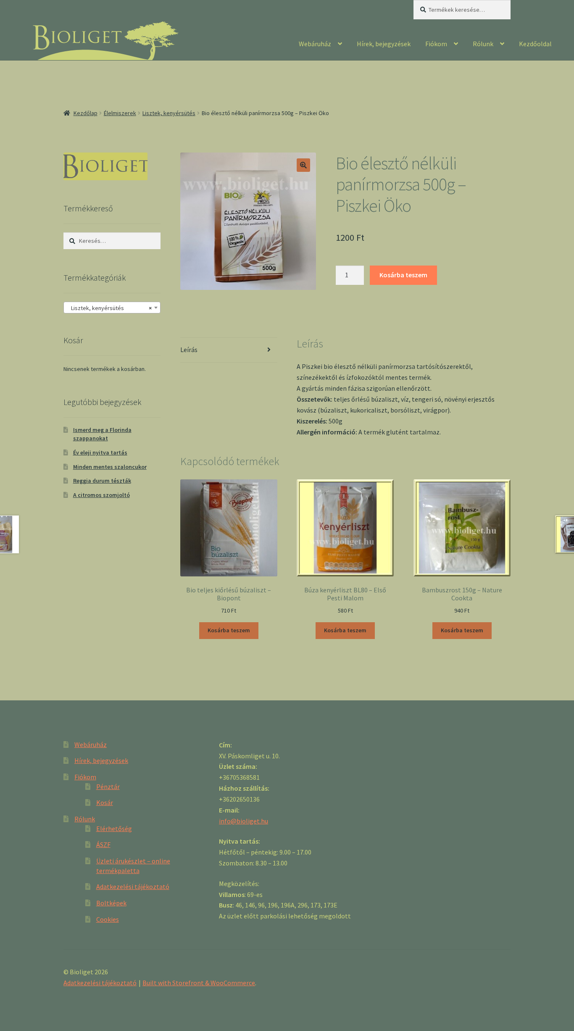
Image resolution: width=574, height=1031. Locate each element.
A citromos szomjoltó (101, 495)
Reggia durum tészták (102, 480)
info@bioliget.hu (243, 821)
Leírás (188, 349)
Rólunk (483, 43)
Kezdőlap (85, 113)
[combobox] (112, 307)
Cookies (107, 919)
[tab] (228, 350)
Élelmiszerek (120, 113)
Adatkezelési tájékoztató (132, 886)
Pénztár (108, 786)
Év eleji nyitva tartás (100, 452)
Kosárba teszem (403, 275)
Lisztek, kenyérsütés (168, 113)
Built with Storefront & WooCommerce (198, 982)
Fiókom (436, 43)
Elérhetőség (114, 828)
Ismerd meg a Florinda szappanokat (102, 434)
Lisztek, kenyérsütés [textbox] (109, 308)
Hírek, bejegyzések (384, 43)
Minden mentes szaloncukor (110, 467)
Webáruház (315, 43)
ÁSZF (103, 844)
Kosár (104, 802)
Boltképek (111, 903)
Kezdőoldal (535, 43)
